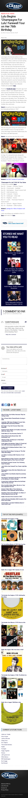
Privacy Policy (4, 790)
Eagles (3, 746)
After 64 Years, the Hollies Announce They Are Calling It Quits (14, 270)
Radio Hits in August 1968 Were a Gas (11, 702)
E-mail (3, 374)
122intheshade (12, 322)
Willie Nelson (4, 757)
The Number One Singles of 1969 (14, 254)
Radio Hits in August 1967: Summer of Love (12, 569)
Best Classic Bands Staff (10, 33)
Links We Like (4, 785)
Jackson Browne (5, 738)
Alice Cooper (4, 736)
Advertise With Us (5, 783)
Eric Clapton (4, 742)
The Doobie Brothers (6, 744)
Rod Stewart (4, 763)
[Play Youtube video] (14, 118)
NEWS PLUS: (5, 13)
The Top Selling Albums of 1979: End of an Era (13, 544)
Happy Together (5, 750)
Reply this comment (11, 334)
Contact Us (4, 788)
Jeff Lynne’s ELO (5, 755)
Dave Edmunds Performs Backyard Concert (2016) (13, 303)
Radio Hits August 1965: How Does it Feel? (12, 649)
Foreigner (3, 748)
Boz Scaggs (4, 761)
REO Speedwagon (5, 759)
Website (3, 380)
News (12, 13)
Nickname (4, 368)
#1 (26, 322)
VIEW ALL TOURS (5, 734)
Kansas (3, 753)
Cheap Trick (4, 740)
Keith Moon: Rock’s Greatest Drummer (14, 287)
